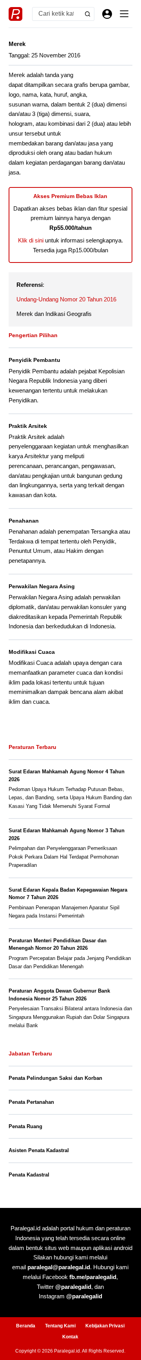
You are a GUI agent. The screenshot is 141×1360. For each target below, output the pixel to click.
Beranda (25, 1326)
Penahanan (24, 521)
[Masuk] (107, 14)
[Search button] (87, 13)
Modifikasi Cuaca (32, 652)
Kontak (70, 1337)
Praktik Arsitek (28, 426)
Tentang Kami (60, 1326)
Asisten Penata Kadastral (39, 1150)
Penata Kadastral (29, 1175)
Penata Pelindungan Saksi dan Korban (55, 1078)
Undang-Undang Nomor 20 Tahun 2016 (66, 299)
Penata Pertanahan (31, 1102)
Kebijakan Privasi (105, 1326)
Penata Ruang (25, 1126)
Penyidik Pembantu (34, 360)
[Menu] (124, 13)
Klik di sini (30, 240)
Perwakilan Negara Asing (42, 586)
